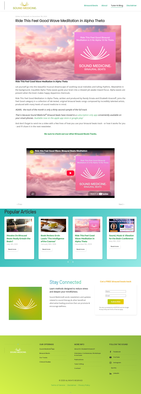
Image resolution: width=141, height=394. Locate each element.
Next (121, 204)
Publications (78, 360)
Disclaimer (132, 5)
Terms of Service (58, 385)
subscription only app (87, 115)
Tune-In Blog (117, 5)
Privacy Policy (84, 385)
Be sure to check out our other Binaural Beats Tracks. (70, 134)
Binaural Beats (44, 353)
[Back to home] (24, 5)
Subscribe (115, 301)
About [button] (104, 5)
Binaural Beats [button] (91, 5)
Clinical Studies (45, 362)
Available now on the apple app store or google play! (58, 118)
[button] (70, 392)
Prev (20, 204)
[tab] (68, 261)
